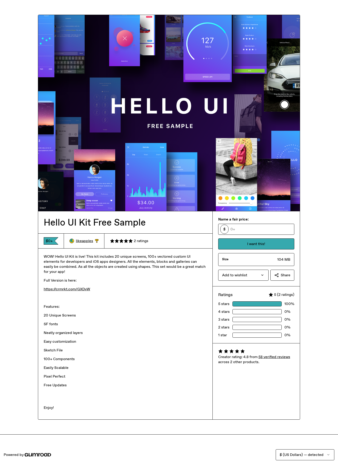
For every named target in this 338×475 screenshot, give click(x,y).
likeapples (87, 241)
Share (285, 275)
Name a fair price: (233, 219)
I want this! (256, 244)
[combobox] (243, 275)
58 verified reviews (274, 357)
